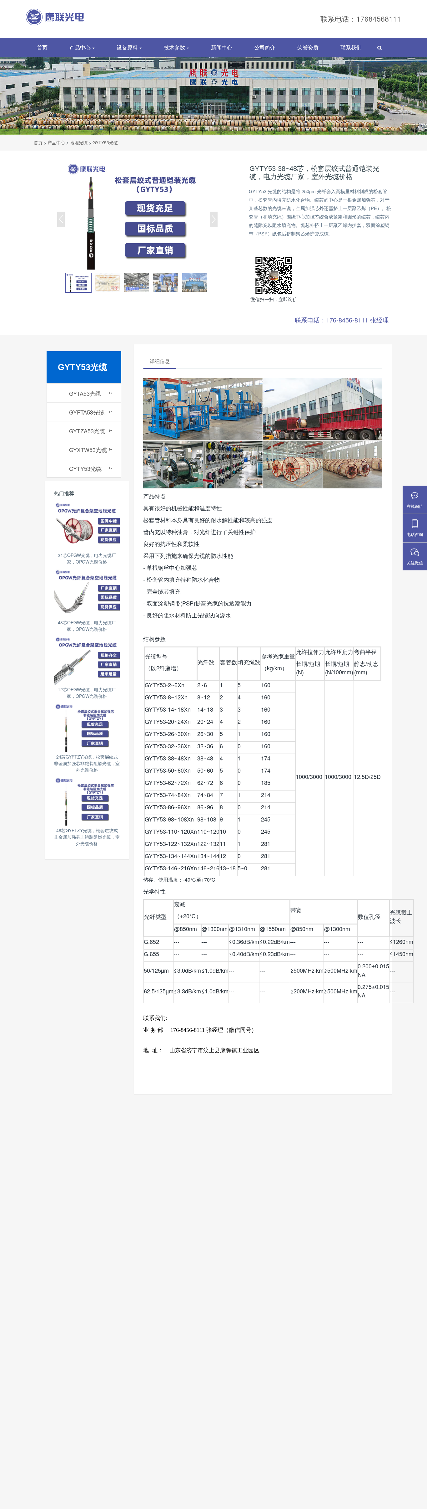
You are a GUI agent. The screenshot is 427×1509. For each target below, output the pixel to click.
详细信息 (160, 361)
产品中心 (56, 142)
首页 (42, 47)
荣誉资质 (308, 47)
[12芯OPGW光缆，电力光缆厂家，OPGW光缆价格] (87, 660)
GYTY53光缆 (105, 142)
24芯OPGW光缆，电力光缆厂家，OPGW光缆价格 (87, 558)
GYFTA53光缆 (86, 412)
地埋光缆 (79, 142)
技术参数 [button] (175, 47)
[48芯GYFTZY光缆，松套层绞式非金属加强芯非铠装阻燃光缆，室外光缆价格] (87, 801)
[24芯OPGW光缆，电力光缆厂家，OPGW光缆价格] (87, 525)
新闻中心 (221, 47)
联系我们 (351, 47)
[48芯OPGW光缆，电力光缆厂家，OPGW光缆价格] (87, 592)
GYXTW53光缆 (88, 449)
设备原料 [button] (128, 47)
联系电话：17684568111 (360, 18)
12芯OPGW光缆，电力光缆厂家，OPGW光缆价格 (87, 692)
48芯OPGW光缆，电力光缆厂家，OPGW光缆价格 (87, 625)
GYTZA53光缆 (87, 431)
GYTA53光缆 (85, 393)
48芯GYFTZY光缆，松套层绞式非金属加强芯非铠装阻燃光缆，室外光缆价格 (87, 837)
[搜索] (379, 47)
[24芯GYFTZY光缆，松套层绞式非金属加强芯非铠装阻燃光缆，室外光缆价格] (87, 727)
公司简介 (264, 47)
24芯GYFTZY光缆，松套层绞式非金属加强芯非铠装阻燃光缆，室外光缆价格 (87, 763)
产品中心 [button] (80, 47)
